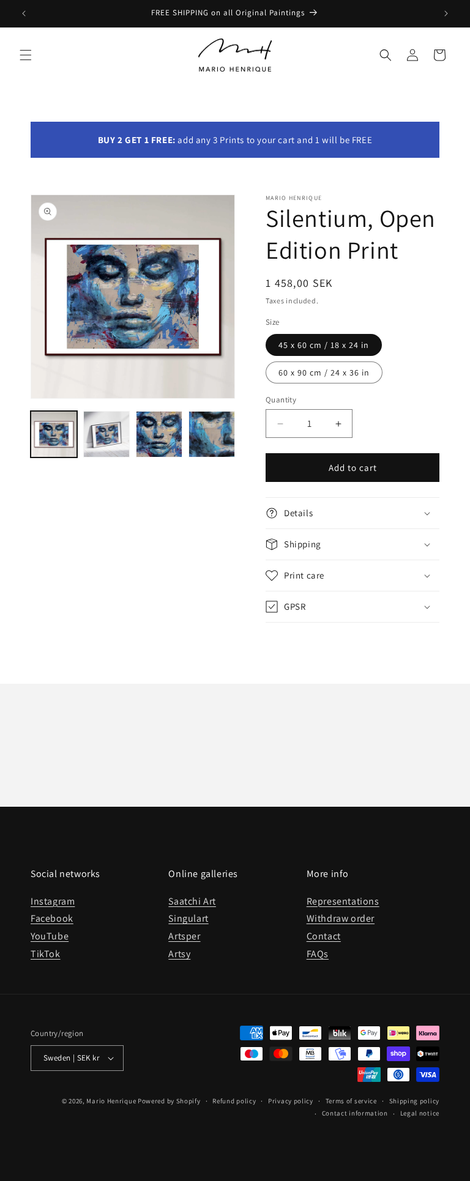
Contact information (355, 1113)
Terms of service (351, 1101)
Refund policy (234, 1101)
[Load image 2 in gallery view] (106, 434)
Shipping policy (414, 1101)
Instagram (53, 901)
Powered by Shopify (169, 1101)
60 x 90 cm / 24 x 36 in (324, 372)
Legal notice (419, 1113)
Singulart (188, 918)
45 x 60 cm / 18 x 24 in (323, 344)
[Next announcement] (446, 13)
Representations (343, 901)
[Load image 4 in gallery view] (211, 434)
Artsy (179, 953)
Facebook (52, 918)
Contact (324, 936)
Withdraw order (341, 918)
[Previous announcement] (23, 13)
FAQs (318, 953)
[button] (25, 55)
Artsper (184, 936)
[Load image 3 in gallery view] (159, 434)
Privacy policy (290, 1101)
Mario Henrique (111, 1101)
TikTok (46, 953)
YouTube (50, 936)
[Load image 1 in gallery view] (54, 434)
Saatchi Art (192, 901)
